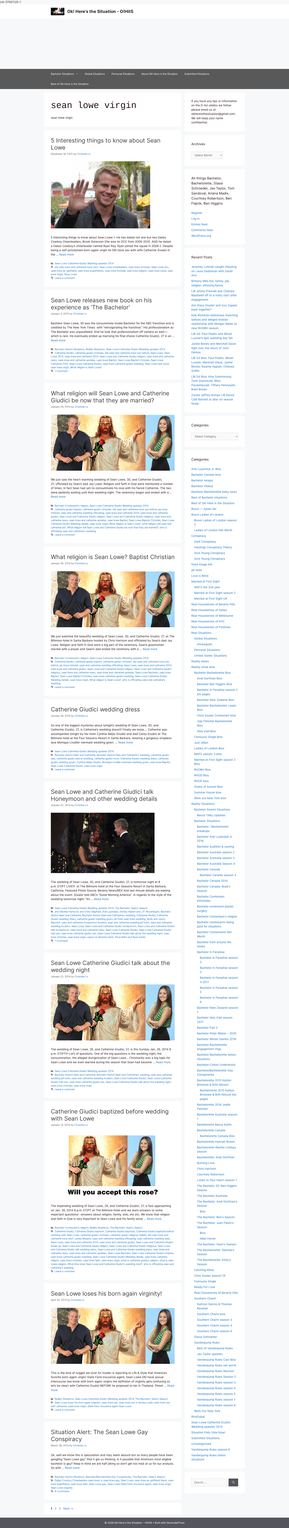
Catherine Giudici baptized (120, 1231)
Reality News (200, 661)
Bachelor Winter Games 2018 (216, 1039)
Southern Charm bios (211, 1314)
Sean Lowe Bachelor (146, 672)
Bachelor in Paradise (211, 952)
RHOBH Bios (202, 769)
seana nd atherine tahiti (100, 937)
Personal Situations (123, 73)
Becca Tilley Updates (211, 815)
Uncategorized (201, 1444)
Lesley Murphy (83, 1238)
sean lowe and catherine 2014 (81, 356)
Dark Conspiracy (205, 541)
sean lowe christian (139, 267)
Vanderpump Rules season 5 (216, 1394)
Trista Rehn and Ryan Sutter (130, 937)
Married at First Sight (205, 581)
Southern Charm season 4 (214, 1325)
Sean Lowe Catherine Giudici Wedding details (118, 1256)
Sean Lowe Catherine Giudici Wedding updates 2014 (84, 263)
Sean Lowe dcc (160, 267)
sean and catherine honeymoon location (84, 922)
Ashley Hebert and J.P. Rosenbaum (139, 911)
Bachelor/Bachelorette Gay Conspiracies (108, 1476)
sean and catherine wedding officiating (82, 512)
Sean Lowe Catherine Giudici (85, 363)
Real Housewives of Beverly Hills (213, 604)
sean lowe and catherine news (78, 672)
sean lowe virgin (60, 367)
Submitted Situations (196, 73)
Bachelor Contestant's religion (71, 505)
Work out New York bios (210, 798)
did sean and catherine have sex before (127, 352)
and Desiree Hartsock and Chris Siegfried (78, 911)
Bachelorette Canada (211, 1130)
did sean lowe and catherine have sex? (76, 267)
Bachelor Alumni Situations (69, 349)
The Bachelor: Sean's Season (131, 908)
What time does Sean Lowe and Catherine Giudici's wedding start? (105, 1264)
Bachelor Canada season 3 (218, 875)
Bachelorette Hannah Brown (216, 1141)
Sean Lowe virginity (62, 1487)
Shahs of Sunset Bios (208, 786)
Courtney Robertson (210, 1174)
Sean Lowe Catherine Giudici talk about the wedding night (130, 933)
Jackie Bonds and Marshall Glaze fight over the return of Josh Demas (213, 348)
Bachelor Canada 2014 (212, 880)
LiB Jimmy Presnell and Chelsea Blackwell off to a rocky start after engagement (214, 295)
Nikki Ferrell (207, 1238)
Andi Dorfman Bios (209, 678)
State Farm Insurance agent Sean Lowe (109, 1406)
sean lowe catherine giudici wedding (123, 363)
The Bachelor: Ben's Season (216, 1217)
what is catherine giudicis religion (139, 1260)
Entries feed (199, 224)
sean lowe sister (157, 270)
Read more (66, 254)
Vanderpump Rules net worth (216, 1365)
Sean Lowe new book (157, 363)
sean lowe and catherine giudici (68, 669)
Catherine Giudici (64, 352)
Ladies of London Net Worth (213, 530)
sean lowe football (115, 270)
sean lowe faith (91, 1260)
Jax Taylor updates (210, 1354)
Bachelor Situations (62, 73)
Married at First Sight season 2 (214, 593)
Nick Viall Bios (206, 731)
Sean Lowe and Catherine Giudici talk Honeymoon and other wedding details (104, 795)
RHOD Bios (201, 775)
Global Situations (95, 73)
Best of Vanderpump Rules (215, 1348)
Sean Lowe (157, 352)
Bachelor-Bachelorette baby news (214, 491)
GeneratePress (175, 1522)
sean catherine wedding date (153, 1238)
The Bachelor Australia (212, 1196)
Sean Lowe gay (97, 1484)
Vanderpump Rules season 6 (210, 1449)
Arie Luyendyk (110, 911)
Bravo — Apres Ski (203, 509)
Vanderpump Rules (207, 1342)
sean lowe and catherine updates (76, 360)
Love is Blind (199, 575)
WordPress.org (201, 235)
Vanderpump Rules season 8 (216, 1405)
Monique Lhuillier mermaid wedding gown (125, 762)
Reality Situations (95, 349)
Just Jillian (201, 742)
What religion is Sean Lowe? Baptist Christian (113, 556)
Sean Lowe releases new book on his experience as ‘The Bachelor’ (101, 304)
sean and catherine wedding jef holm (128, 922)
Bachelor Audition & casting (215, 846)
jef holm (196, 570)
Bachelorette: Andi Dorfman (215, 1157)
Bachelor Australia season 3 (216, 858)
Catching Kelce (204, 1270)
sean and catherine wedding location (92, 1078)
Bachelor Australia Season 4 (216, 863)
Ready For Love (204, 1287)
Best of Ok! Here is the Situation (70, 84)
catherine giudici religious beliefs (128, 1235)
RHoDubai (198, 1416)
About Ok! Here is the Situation (159, 73)
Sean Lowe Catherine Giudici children (152, 1253)
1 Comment (61, 371)
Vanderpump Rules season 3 (216, 1382)
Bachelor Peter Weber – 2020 (216, 1033)
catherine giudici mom (106, 758)
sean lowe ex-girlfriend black (151, 1480)
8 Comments (62, 1491)
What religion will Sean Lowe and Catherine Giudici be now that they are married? (110, 397)
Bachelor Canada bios (206, 474)
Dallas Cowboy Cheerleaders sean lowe (77, 1480)
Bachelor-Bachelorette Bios (212, 672)
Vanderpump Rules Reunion (215, 1371)
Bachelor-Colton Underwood (216, 1064)
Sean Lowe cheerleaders (113, 267)
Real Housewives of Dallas (209, 610)
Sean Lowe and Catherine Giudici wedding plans (125, 1249)
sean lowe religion (137, 270)
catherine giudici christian (89, 352)
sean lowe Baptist (107, 360)
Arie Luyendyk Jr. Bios (206, 469)
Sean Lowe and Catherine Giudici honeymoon (110, 926)
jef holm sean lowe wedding (130, 919)
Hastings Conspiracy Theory (213, 547)
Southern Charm (205, 1298)
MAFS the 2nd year (207, 587)
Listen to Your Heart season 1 (217, 1180)
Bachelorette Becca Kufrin (214, 1124)
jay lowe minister (69, 665)
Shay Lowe (70, 274)
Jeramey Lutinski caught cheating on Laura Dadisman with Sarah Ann (213, 271)
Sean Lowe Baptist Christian (134, 360)
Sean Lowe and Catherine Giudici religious (129, 516)
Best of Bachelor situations (209, 497)
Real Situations (201, 632)
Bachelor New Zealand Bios (215, 700)
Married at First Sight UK (210, 598)
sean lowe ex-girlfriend (63, 270)
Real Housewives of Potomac (211, 627)
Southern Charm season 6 (214, 1331)
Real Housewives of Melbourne (212, 615)
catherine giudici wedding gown (95, 919)
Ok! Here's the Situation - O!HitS (100, 11)
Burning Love (206, 1163)
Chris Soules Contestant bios (216, 715)
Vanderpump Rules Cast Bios (216, 1359)
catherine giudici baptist (68, 509)
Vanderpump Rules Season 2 (216, 1376)
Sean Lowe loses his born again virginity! (106, 1293)
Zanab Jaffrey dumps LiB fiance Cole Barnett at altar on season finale (212, 399)
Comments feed (202, 230)
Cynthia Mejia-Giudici (89, 762)
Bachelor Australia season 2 (215, 852)
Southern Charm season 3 (214, 1319)
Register (196, 213)
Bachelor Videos (202, 486)
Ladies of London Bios (209, 748)
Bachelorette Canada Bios (217, 1136)
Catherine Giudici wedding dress (95, 709)
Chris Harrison (206, 1168)
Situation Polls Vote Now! (208, 1432)
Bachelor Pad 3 (207, 1027)
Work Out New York (207, 1411)
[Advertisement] (144, 43)
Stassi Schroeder (205, 1337)
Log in (195, 218)
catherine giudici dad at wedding (75, 758)
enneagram (204, 644)
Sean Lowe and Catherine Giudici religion (122, 356)
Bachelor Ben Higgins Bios (214, 684)
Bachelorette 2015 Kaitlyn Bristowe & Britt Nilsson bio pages (218, 1095)
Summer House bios (207, 792)
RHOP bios (201, 781)
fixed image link (201, 564)
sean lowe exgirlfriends (91, 270)
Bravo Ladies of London (207, 514)
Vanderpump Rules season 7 (216, 1399)
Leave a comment (65, 277)
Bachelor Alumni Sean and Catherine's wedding (123, 755)
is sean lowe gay (110, 1480)
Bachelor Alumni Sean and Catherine (75, 755)
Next (68, 1508)
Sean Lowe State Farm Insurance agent (129, 1484)
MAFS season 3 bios (208, 754)
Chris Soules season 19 (209, 1275)
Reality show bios (203, 667)
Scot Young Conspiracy (209, 553)
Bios (203, 1211)
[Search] (233, 1483)
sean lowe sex (110, 1402)
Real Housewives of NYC (208, 621)
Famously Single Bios (208, 737)
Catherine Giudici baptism (89, 1231)
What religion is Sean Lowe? (86, 367)
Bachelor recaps (202, 480)
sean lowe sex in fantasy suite (136, 1402)
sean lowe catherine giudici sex (78, 933)
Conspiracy (198, 536)
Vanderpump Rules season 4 (216, 1388)
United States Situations (210, 655)
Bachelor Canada (208, 869)
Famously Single (205, 1281)
